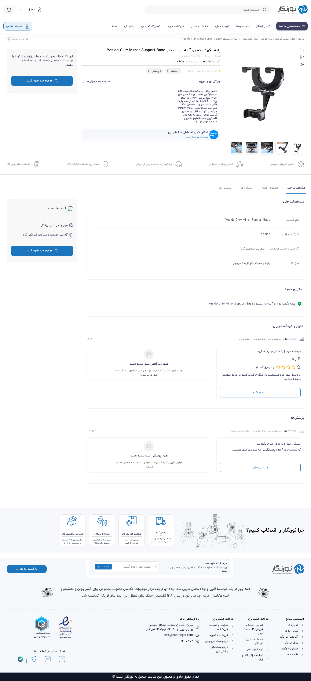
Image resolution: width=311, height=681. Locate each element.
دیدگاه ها (247, 188)
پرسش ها (225, 188)
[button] (302, 49)
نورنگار (301, 39)
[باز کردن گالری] (262, 91)
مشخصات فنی (296, 188)
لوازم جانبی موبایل (285, 39)
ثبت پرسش (260, 468)
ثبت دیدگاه (260, 393)
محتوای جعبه (269, 188)
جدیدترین (244, 339)
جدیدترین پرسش (240, 431)
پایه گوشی (266, 39)
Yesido (207, 61)
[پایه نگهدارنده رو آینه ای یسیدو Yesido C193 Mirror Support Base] (282, 147)
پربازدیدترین (259, 339)
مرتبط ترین (274, 339)
